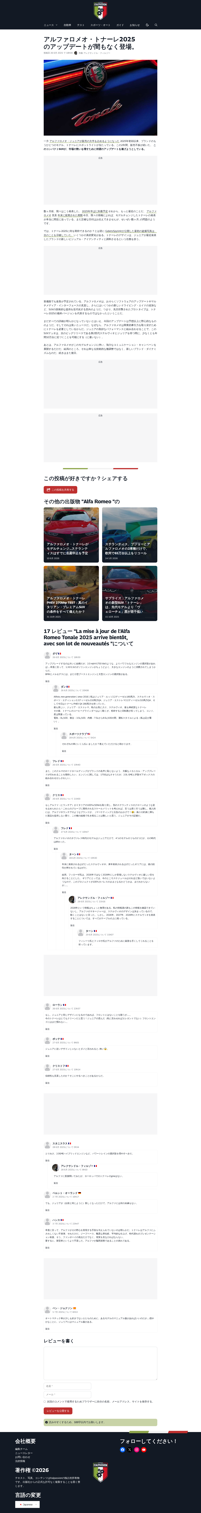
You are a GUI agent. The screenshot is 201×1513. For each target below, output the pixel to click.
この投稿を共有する (63, 489)
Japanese (28, 1504)
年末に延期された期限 (70, 215)
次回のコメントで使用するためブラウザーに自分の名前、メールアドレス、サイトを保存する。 (101, 1401)
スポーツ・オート (100, 25)
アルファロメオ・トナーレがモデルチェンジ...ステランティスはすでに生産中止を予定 (68, 548)
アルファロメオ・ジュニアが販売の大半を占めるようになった (84, 141)
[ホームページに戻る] (100, 10)
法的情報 (20, 1461)
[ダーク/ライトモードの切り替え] (147, 25)
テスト (81, 25)
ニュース (49, 25)
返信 (47, 681)
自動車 (67, 25)
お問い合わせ (22, 1457)
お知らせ (135, 25)
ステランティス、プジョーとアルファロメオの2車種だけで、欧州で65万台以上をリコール (127, 548)
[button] (156, 25)
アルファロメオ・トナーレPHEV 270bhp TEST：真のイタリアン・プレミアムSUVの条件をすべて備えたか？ (67, 604)
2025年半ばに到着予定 (95, 211)
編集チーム (21, 1448)
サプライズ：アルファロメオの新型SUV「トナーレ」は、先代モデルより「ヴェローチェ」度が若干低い (124, 604)
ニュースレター (24, 1453)
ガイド (120, 25)
